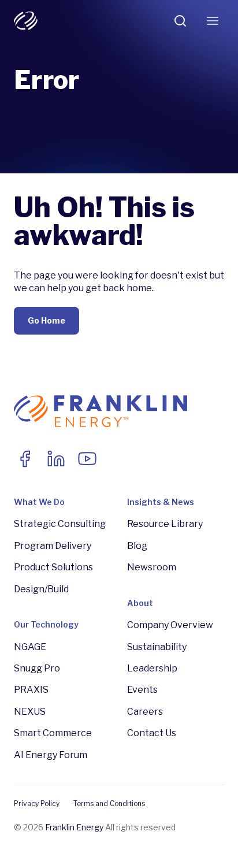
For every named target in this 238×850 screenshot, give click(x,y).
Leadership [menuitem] (152, 668)
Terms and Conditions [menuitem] (109, 803)
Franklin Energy (74, 827)
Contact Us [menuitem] (151, 732)
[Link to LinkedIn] (56, 459)
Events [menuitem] (142, 689)
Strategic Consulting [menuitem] (60, 523)
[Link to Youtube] (87, 459)
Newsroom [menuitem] (151, 567)
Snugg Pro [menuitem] (37, 668)
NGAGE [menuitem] (30, 646)
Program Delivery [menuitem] (52, 545)
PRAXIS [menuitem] (31, 689)
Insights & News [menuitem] (160, 502)
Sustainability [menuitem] (157, 646)
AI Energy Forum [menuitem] (50, 754)
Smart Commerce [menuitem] (53, 732)
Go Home (46, 320)
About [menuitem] (140, 603)
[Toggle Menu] (212, 20)
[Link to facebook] (25, 459)
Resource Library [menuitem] (165, 523)
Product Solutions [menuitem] (53, 567)
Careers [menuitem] (145, 711)
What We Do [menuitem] (39, 502)
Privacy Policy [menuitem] (37, 803)
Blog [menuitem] (137, 545)
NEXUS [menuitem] (30, 711)
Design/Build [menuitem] (41, 589)
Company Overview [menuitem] (170, 624)
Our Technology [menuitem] (46, 624)
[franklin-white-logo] (26, 21)
